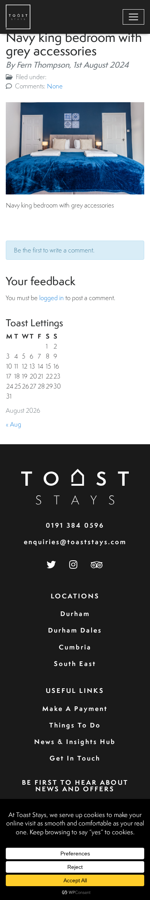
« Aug (13, 424)
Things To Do (75, 725)
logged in (51, 297)
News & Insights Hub (75, 741)
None (55, 85)
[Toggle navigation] (133, 17)
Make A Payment (75, 708)
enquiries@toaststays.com (75, 541)
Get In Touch (75, 758)
